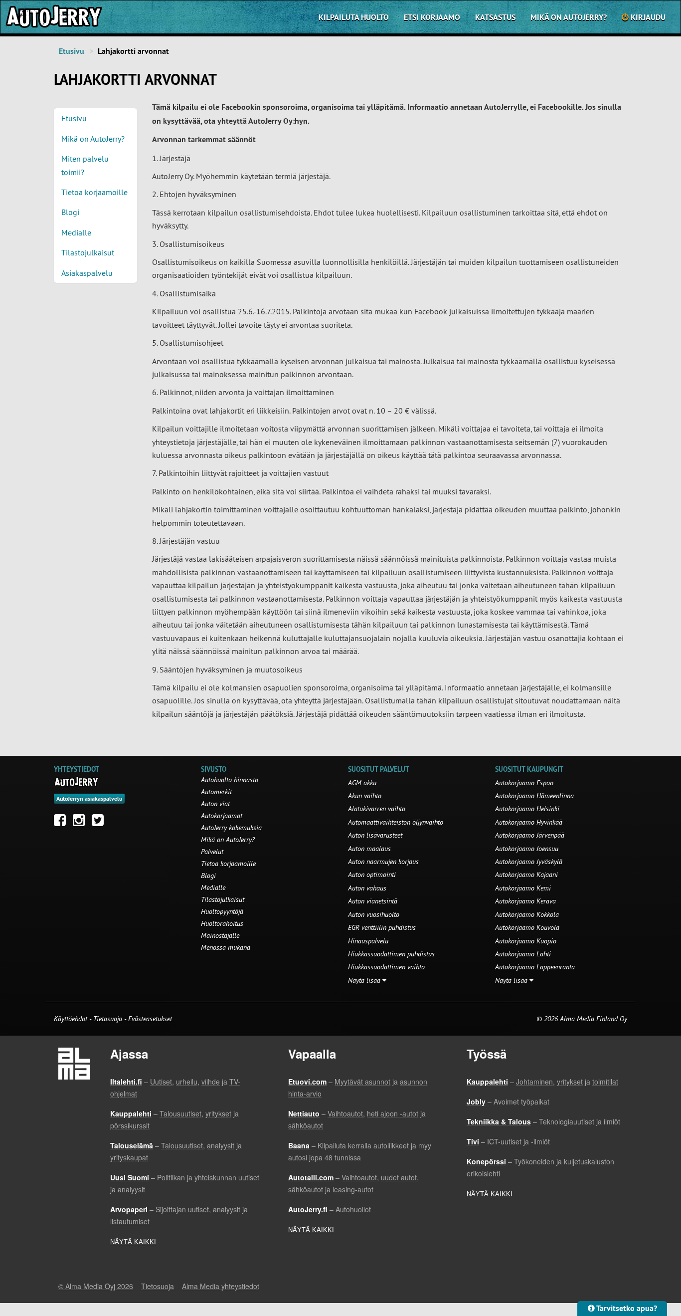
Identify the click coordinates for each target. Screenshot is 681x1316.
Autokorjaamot (221, 815)
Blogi (70, 212)
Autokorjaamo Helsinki (527, 808)
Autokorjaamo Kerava (525, 900)
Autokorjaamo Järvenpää (529, 835)
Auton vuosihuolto (373, 914)
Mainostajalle (220, 935)
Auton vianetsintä (372, 900)
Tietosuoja (107, 1018)
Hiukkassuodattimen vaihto (386, 966)
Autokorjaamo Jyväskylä (528, 861)
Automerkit (216, 791)
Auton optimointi (372, 874)
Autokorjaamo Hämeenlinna (534, 795)
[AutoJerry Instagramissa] (81, 822)
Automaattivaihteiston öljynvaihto (395, 822)
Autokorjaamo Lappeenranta (535, 966)
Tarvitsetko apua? (626, 1308)
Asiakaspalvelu (87, 273)
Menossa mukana (225, 947)
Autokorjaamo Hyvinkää (528, 822)
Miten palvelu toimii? (85, 165)
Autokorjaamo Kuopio (525, 940)
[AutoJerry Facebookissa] (62, 822)
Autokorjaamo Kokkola (527, 914)
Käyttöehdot (71, 1018)
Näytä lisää (365, 980)
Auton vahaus (367, 887)
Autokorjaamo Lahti (523, 953)
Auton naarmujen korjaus (383, 861)
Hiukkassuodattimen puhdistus (391, 953)
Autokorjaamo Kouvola (527, 927)
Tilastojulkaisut (87, 252)
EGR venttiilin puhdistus (382, 927)
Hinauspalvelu (368, 940)
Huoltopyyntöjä (222, 911)
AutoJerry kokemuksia (231, 827)
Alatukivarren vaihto (376, 808)
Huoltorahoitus (222, 923)
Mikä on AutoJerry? (568, 17)
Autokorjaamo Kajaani (526, 874)
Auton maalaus (369, 848)
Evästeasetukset (150, 1018)
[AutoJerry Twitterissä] (100, 822)
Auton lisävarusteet (375, 835)
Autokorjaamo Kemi (523, 887)
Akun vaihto (364, 795)
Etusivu (71, 51)
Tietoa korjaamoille (94, 192)
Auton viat (215, 803)
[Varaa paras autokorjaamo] (76, 781)
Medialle (76, 232)
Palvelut (212, 851)
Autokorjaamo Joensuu (526, 848)
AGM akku (362, 782)
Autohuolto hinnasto (229, 779)
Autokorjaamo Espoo (524, 782)
